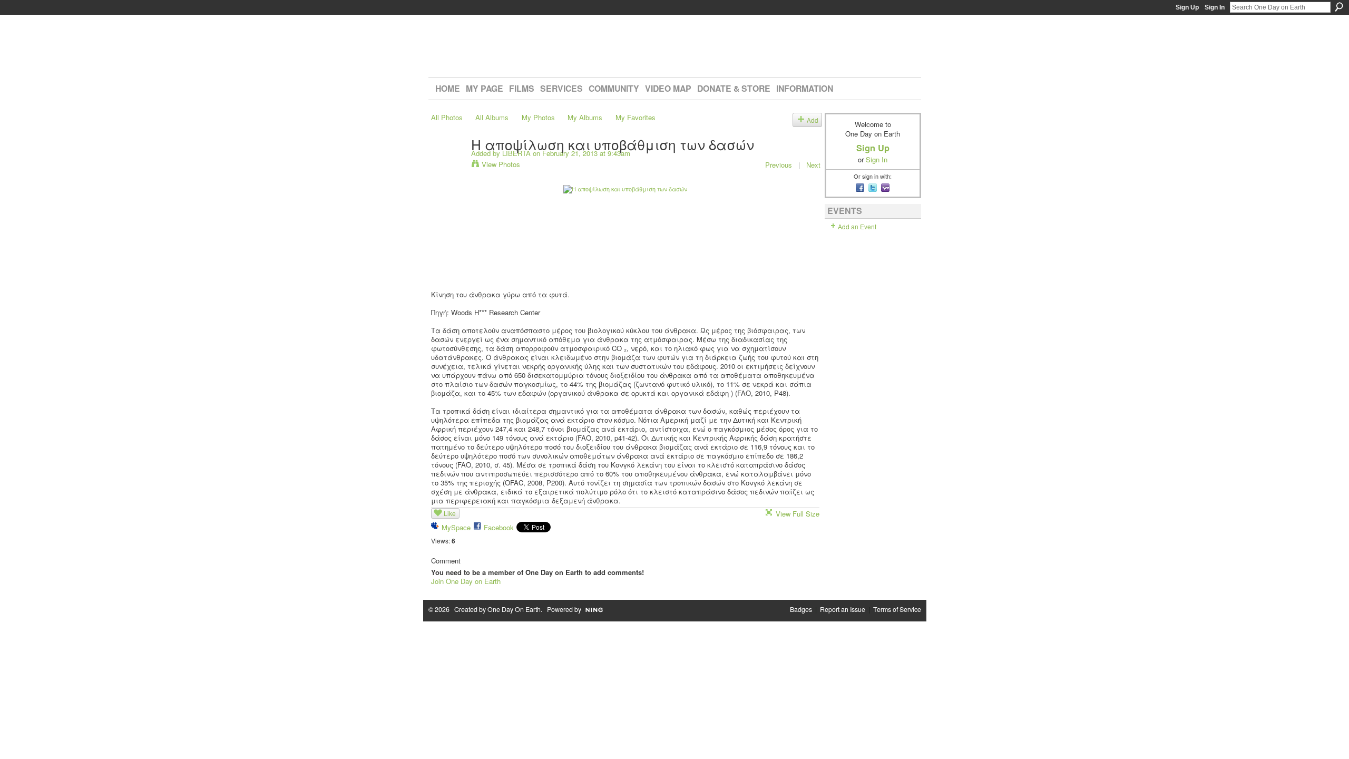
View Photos (501, 164)
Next (813, 165)
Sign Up (1187, 7)
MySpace (456, 527)
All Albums (492, 117)
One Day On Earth (514, 609)
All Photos (447, 117)
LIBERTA (516, 153)
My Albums (585, 117)
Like (450, 513)
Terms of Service (897, 609)
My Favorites (635, 117)
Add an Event (857, 226)
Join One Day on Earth (466, 581)
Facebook (499, 527)
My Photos (538, 117)
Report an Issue (842, 609)
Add (812, 119)
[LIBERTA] (448, 165)
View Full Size (797, 514)
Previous (778, 165)
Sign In (1215, 7)
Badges (801, 609)
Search (1339, 7)
